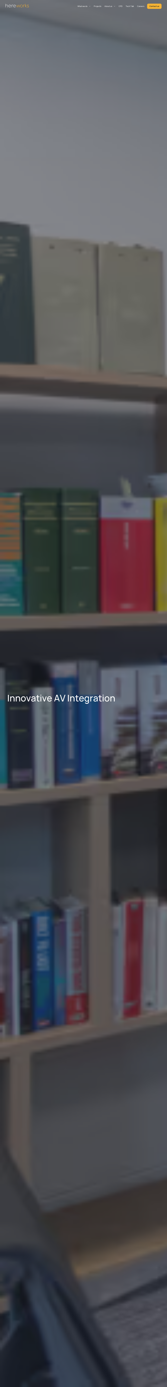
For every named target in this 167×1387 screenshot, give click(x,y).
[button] (84, 6)
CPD (120, 6)
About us (108, 6)
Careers (140, 6)
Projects (97, 6)
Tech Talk (130, 6)
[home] (17, 6)
